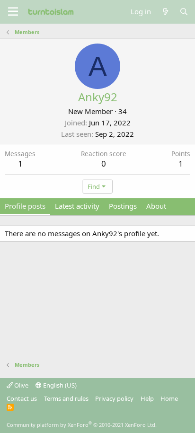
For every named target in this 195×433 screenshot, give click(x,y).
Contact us (22, 398)
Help (147, 398)
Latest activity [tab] (77, 206)
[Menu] (13, 12)
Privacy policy (114, 398)
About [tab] (156, 206)
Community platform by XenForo (82, 424)
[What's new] (165, 11)
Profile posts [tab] (25, 206)
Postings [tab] (123, 206)
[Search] (184, 11)
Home (169, 398)
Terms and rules (66, 398)
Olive (20, 385)
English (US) (59, 385)
